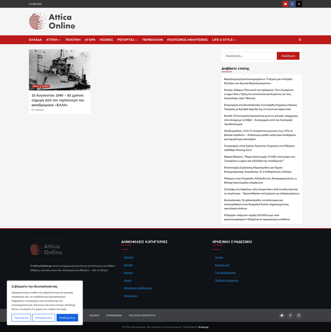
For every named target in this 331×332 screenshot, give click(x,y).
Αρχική (219, 257)
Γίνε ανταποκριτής (225, 272)
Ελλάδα (45, 86)
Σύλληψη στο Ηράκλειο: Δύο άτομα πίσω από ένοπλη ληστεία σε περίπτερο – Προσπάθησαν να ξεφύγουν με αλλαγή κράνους (262, 191)
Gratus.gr (203, 327)
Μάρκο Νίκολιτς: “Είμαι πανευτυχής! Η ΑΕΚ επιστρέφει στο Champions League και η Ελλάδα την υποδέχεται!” (259, 158)
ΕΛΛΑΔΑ (35, 39)
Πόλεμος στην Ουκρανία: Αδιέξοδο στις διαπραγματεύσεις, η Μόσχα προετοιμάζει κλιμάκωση (260, 180)
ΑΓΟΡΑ (90, 39)
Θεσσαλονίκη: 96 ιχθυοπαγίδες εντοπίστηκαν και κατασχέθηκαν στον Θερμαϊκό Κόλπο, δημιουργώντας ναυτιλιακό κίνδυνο (256, 204)
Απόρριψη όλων (43, 317)
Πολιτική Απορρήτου (226, 280)
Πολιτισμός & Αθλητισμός (138, 287)
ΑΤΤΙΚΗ (51, 39)
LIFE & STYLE (222, 39)
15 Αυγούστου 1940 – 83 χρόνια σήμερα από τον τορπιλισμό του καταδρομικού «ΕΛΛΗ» (58, 100)
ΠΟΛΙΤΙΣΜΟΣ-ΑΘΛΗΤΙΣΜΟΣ (187, 39)
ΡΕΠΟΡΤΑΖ (125, 39)
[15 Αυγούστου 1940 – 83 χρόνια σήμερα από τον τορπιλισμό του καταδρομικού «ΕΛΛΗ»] (60, 69)
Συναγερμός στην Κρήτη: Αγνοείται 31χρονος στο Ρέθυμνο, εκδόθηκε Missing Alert (259, 147)
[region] (45, 303)
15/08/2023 (39, 110)
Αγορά (128, 280)
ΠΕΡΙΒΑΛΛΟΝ (152, 39)
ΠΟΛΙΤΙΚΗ (73, 39)
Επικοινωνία (222, 264)
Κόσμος (128, 272)
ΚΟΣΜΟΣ (106, 39)
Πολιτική (128, 257)
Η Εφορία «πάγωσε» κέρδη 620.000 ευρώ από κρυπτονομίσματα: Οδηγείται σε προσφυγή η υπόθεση (257, 217)
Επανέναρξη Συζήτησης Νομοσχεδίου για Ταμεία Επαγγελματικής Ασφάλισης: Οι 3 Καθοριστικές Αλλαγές (258, 169)
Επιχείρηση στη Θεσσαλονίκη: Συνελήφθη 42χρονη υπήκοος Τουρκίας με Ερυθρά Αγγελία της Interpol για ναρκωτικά (260, 107)
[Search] (300, 40)
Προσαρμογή (21, 317)
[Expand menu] (59, 39)
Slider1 (36, 86)
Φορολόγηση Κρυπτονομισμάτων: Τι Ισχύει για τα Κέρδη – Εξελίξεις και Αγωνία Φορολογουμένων (259, 81)
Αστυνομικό (130, 295)
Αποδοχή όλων (67, 317)
